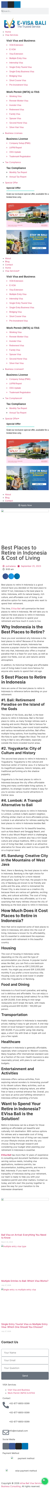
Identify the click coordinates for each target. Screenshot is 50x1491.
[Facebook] (12, 1446)
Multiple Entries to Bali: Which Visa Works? (24, 1281)
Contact (9, 500)
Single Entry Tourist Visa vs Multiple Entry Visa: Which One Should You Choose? (24, 1325)
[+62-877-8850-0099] (6, 1405)
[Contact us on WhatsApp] (45, 1481)
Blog (7, 497)
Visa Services (11, 271)
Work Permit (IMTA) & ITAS (22, 92)
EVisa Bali (16, 608)
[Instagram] (11, 4)
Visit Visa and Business (20, 40)
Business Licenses (13, 369)
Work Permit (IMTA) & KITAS (21, 1393)
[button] (5, 576)
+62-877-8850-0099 (19, 1403)
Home (8, 267)
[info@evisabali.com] (6, 1432)
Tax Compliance (13, 398)
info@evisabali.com (18, 1430)
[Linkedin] (17, 4)
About (8, 494)
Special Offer (11, 418)
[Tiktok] (6, 1446)
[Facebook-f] (4, 4)
